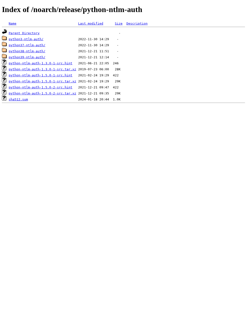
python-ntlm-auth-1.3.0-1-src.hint (40, 63)
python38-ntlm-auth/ (27, 51)
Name (12, 23)
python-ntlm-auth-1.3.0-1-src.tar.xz (42, 69)
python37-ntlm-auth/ (27, 45)
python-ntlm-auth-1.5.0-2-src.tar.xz (42, 93)
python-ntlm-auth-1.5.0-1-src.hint (40, 75)
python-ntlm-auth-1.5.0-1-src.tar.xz (42, 81)
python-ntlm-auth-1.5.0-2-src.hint (40, 87)
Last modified (90, 23)
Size (119, 23)
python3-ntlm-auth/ (26, 39)
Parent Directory (24, 33)
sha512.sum (18, 99)
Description (137, 23)
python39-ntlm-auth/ (27, 57)
